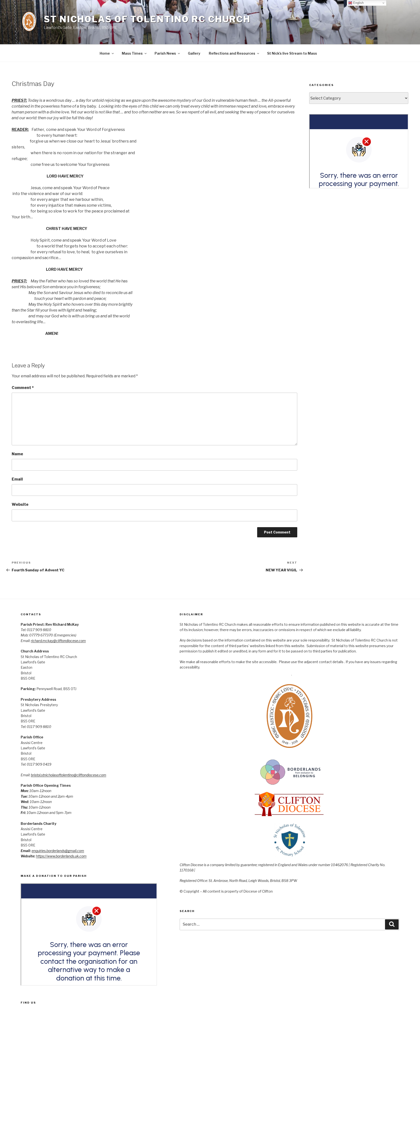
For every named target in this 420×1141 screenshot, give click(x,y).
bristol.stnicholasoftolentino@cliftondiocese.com (68, 775)
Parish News (165, 53)
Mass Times (132, 53)
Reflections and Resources (232, 53)
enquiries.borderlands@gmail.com (58, 851)
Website (20, 504)
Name (17, 454)
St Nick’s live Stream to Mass (292, 53)
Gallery (194, 53)
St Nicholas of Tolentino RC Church (147, 19)
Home (105, 53)
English (358, 3)
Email (17, 479)
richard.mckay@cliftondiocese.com (58, 641)
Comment (23, 387)
